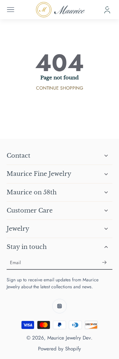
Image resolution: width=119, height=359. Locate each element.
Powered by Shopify (59, 348)
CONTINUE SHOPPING (59, 88)
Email (15, 263)
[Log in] (107, 9)
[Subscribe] (104, 263)
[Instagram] (59, 306)
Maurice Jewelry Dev (69, 337)
